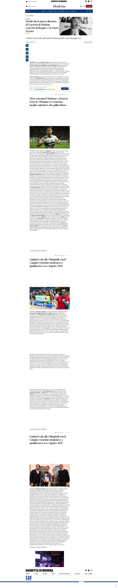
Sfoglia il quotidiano (32, 6)
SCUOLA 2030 (73, 11)
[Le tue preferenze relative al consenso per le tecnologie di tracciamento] (115, 585)
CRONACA (44, 11)
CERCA (90, 11)
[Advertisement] (40, 52)
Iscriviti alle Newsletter (32, 1)
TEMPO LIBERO (61, 11)
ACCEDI (83, 6)
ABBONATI (89, 6)
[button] (50, 559)
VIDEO (67, 11)
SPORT (55, 11)
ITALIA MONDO (50, 11)
